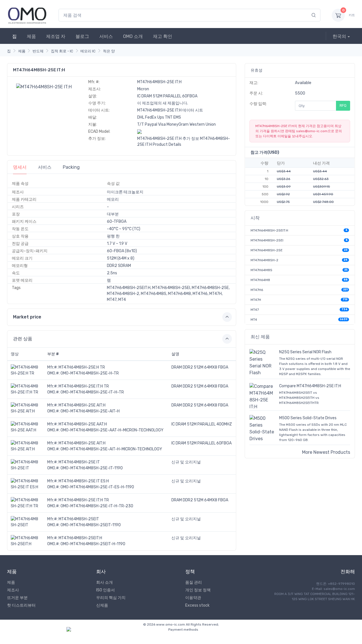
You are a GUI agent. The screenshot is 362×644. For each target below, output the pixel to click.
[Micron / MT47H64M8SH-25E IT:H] (44, 86)
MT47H (256, 300)
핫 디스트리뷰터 (21, 605)
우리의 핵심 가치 (111, 597)
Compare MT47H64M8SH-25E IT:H (310, 386)
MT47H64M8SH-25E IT (79, 462)
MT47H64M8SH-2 (264, 260)
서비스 (106, 36)
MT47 (255, 310)
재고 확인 (162, 36)
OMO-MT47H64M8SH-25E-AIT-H (90, 411)
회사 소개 (104, 582)
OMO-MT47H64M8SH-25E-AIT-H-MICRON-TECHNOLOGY (111, 449)
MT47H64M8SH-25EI (267, 240)
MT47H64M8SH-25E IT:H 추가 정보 (168, 138)
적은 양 (109, 51)
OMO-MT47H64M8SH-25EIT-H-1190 (93, 544)
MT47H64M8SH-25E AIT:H (82, 405)
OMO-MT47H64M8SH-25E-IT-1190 (92, 468)
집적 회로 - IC (62, 51)
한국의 (339, 36)
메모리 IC (88, 51)
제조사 (13, 590)
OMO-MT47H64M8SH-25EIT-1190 (91, 525)
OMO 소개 (133, 36)
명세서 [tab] (20, 167)
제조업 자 (55, 36)
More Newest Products (326, 452)
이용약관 (193, 597)
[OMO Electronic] (27, 15)
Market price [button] (27, 317)
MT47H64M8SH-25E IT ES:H (84, 481)
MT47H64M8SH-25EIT (79, 519)
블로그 (82, 36)
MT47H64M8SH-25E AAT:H (83, 424)
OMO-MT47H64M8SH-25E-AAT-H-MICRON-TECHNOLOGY (112, 430)
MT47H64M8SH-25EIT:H (80, 538)
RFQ (343, 105)
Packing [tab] (71, 167)
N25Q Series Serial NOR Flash (305, 352)
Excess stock (197, 605)
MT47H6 (257, 290)
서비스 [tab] (44, 167)
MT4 (254, 320)
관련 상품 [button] (22, 338)
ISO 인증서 (105, 590)
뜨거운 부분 (17, 597)
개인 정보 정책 (198, 590)
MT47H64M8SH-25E (267, 250)
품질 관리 (193, 582)
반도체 (38, 51)
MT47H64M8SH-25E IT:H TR (84, 386)
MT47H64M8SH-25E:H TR (82, 367)
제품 (31, 36)
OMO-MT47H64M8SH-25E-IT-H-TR (92, 392)
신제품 (102, 605)
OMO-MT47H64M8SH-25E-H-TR (90, 373)
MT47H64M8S (261, 270)
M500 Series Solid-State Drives (308, 418)
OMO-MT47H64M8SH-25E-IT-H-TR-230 (97, 506)
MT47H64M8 (260, 280)
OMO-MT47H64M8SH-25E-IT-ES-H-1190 (97, 487)
